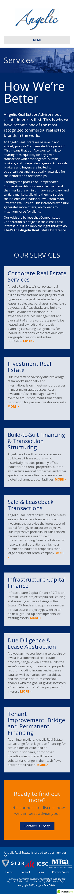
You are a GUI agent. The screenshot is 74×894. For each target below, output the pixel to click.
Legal (41, 872)
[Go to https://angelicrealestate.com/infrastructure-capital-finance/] (37, 599)
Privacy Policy (60, 872)
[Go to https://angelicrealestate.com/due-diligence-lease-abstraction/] (37, 666)
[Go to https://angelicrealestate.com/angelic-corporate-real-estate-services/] (37, 307)
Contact (25, 872)
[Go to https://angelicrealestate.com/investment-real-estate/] (37, 388)
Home (9, 872)
